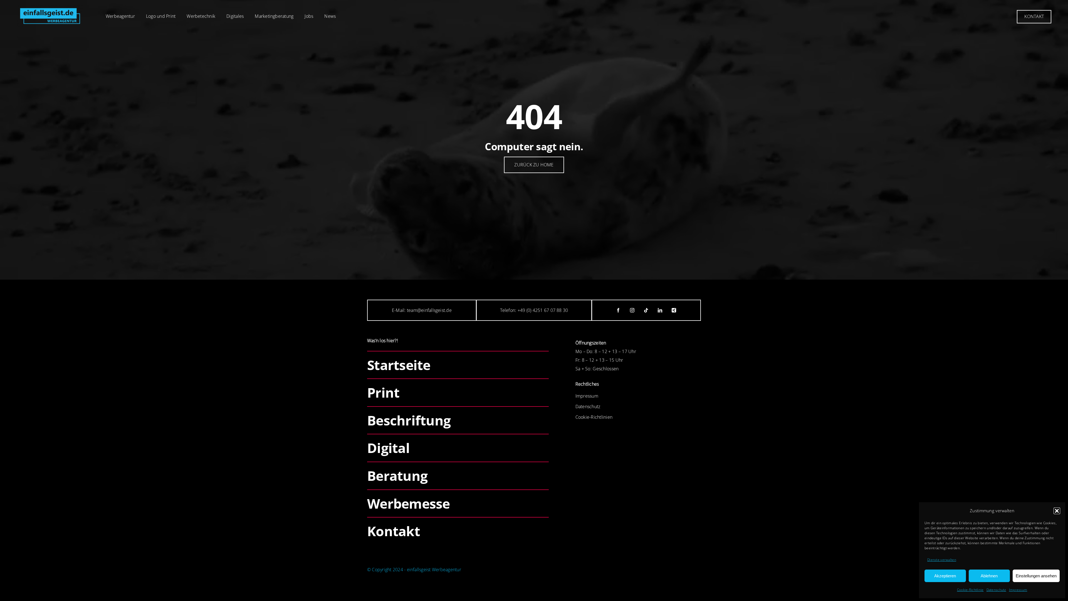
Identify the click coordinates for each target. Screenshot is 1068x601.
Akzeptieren (945, 575)
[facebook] (618, 310)
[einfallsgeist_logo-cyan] (50, 7)
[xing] (674, 310)
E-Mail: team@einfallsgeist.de (422, 310)
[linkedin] (660, 310)
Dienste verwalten (941, 559)
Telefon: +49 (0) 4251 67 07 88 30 (534, 310)
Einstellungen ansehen (1036, 575)
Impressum (1018, 589)
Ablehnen (989, 575)
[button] (1057, 511)
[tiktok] (646, 310)
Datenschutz (996, 589)
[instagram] (632, 310)
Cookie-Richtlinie (970, 589)
